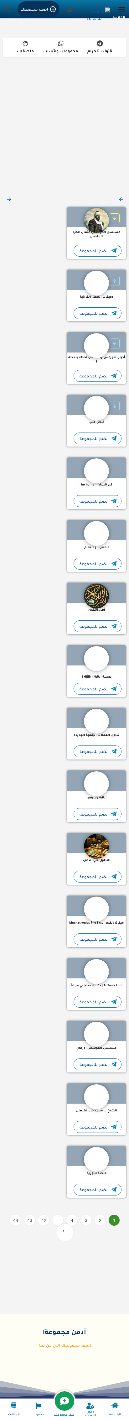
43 (29, 1220)
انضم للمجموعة (94, 250)
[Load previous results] (120, 199)
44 (15, 1220)
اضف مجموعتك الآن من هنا (65, 1345)
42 (43, 1220)
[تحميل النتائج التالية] (8, 199)
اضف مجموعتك (34, 9)
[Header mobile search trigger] (7, 9)
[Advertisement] (64, 124)
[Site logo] (97, 13)
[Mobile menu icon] (119, 13)
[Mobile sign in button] (70, 9)
